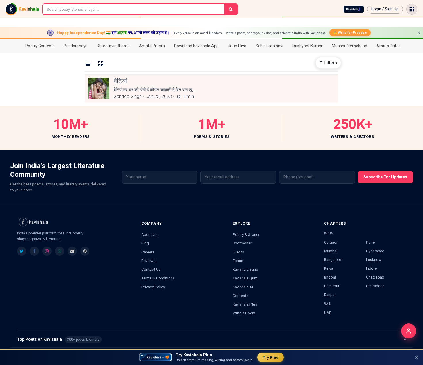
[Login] (408, 330)
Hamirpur (331, 285)
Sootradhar (242, 243)
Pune (370, 242)
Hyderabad (375, 251)
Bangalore (332, 259)
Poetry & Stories (246, 234)
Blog (145, 243)
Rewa (328, 268)
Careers (147, 252)
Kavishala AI (243, 287)
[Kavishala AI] (354, 9)
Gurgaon (331, 242)
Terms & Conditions (158, 278)
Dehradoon (375, 285)
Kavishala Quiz (245, 278)
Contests (240, 295)
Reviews (148, 260)
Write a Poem (244, 313)
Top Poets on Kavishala (211, 339)
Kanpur (330, 294)
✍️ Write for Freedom (350, 33)
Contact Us (151, 269)
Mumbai (331, 251)
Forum (238, 260)
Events (238, 252)
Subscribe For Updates (385, 177)
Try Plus (270, 357)
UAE (327, 312)
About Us (149, 234)
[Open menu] (411, 9)
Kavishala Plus (245, 304)
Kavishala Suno (245, 269)
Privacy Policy (153, 287)
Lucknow (373, 259)
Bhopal (330, 277)
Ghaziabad (375, 277)
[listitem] (21, 251)
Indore (371, 268)
